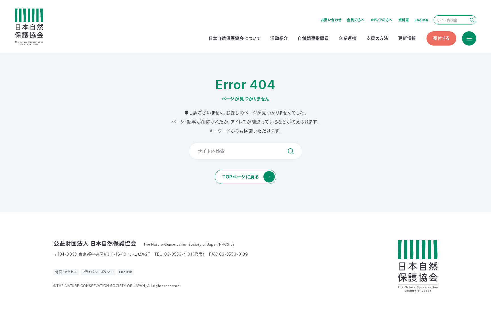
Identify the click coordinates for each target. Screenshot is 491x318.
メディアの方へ (382, 20)
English (421, 20)
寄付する (441, 38)
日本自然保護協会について (235, 38)
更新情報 (407, 38)
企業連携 (348, 38)
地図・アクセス (66, 272)
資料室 (403, 20)
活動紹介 (279, 38)
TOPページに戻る (240, 177)
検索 (471, 20)
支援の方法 (377, 38)
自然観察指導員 (313, 38)
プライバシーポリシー (98, 272)
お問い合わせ (331, 20)
